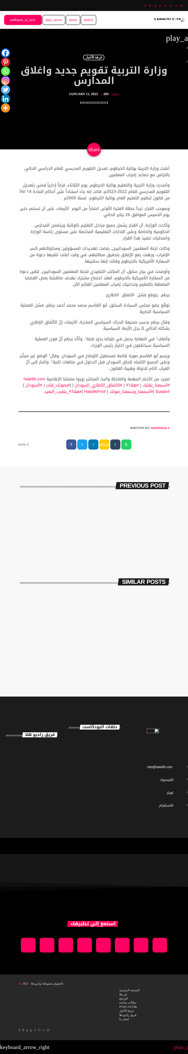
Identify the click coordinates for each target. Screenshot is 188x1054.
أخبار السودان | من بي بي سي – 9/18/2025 (134, 657)
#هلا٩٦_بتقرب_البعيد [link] (63, 392)
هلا (20, 983)
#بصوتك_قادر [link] (58, 385)
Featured (77, 645)
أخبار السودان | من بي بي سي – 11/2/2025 (56, 657)
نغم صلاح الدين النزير (42, 771)
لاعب (23, 19)
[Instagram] (5, 80)
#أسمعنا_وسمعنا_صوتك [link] (131, 392)
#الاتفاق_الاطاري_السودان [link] (98, 385)
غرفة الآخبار (93, 57)
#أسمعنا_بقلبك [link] (156, 385)
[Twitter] (5, 89)
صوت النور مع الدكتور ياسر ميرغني (102, 802)
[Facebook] (5, 53)
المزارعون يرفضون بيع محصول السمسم (79, 520)
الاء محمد (40, 792)
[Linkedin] (5, 98)
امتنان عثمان (46, 748)
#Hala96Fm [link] (95, 392)
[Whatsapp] (5, 71)
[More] (5, 108)
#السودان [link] (33, 385)
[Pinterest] (5, 62)
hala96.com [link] (34, 379)
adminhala (160, 428)
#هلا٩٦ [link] (132, 385)
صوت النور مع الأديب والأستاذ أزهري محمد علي (102, 779)
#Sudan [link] (162, 392)
